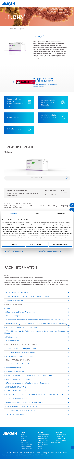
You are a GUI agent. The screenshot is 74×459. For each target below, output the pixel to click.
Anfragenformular (43, 434)
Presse (22, 438)
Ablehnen (13, 244)
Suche (40, 446)
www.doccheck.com (39, 86)
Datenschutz (24, 442)
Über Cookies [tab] (61, 213)
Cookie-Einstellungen (27, 444)
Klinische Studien (43, 444)
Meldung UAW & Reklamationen (43, 437)
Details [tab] (37, 213)
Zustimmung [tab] (13, 213)
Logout (40, 448)
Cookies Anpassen (36, 244)
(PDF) (14, 251)
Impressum (24, 440)
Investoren (24, 436)
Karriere (23, 434)
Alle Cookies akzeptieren (60, 244)
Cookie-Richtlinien (26, 446)
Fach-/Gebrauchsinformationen (45, 442)
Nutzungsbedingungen (27, 448)
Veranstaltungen (43, 440)
